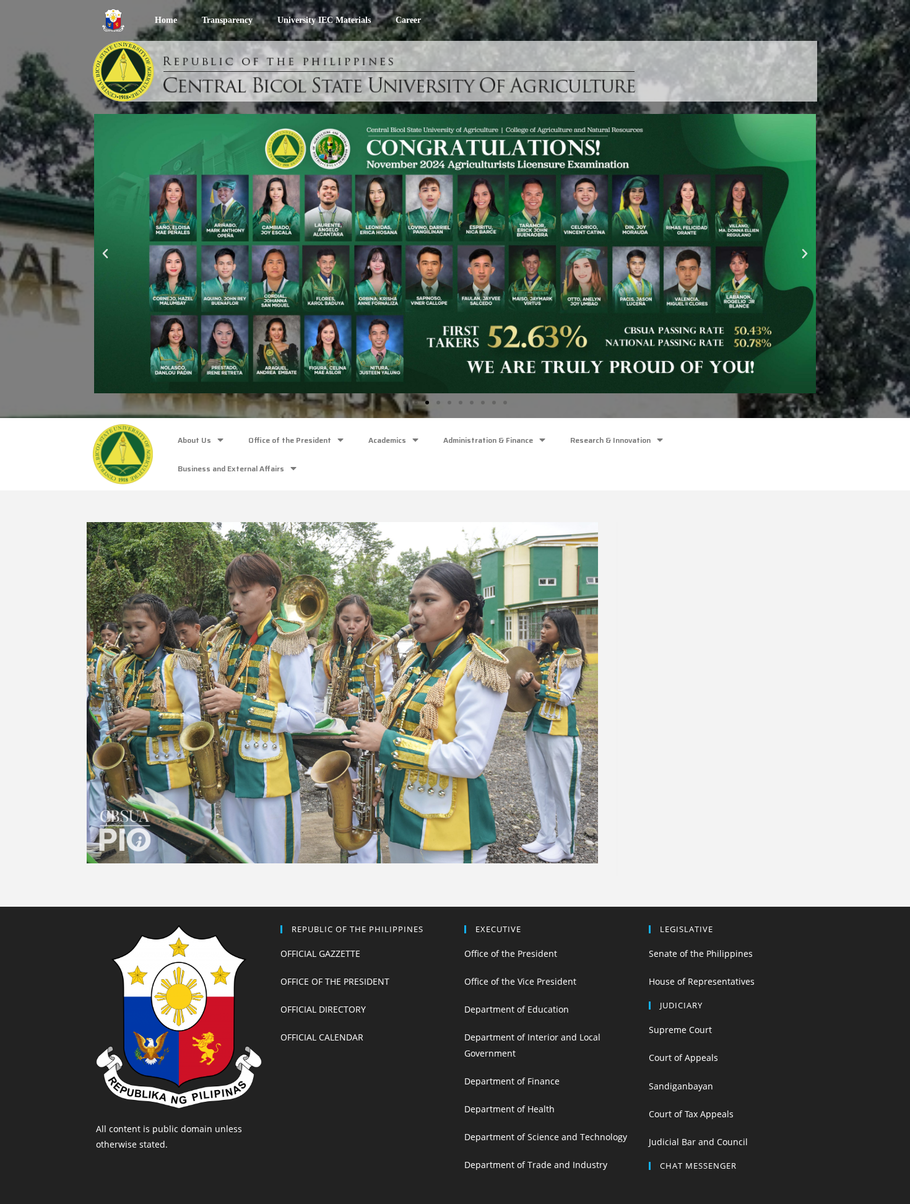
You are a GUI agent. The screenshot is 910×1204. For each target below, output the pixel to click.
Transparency (227, 20)
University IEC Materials (324, 20)
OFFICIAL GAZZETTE (320, 953)
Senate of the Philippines (701, 953)
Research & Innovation (610, 440)
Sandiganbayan (681, 1086)
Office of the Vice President (520, 981)
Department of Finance (512, 1081)
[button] (405, 402)
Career (408, 20)
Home (166, 20)
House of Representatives (702, 981)
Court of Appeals (683, 1057)
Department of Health (509, 1109)
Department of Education (516, 1009)
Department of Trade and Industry (535, 1165)
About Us (194, 440)
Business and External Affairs (231, 468)
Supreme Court (680, 1030)
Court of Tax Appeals (691, 1114)
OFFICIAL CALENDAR (321, 1037)
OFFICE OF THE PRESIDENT (334, 981)
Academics (387, 440)
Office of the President (289, 440)
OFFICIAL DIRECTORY (323, 1009)
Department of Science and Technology (545, 1137)
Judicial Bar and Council (698, 1142)
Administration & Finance (488, 440)
